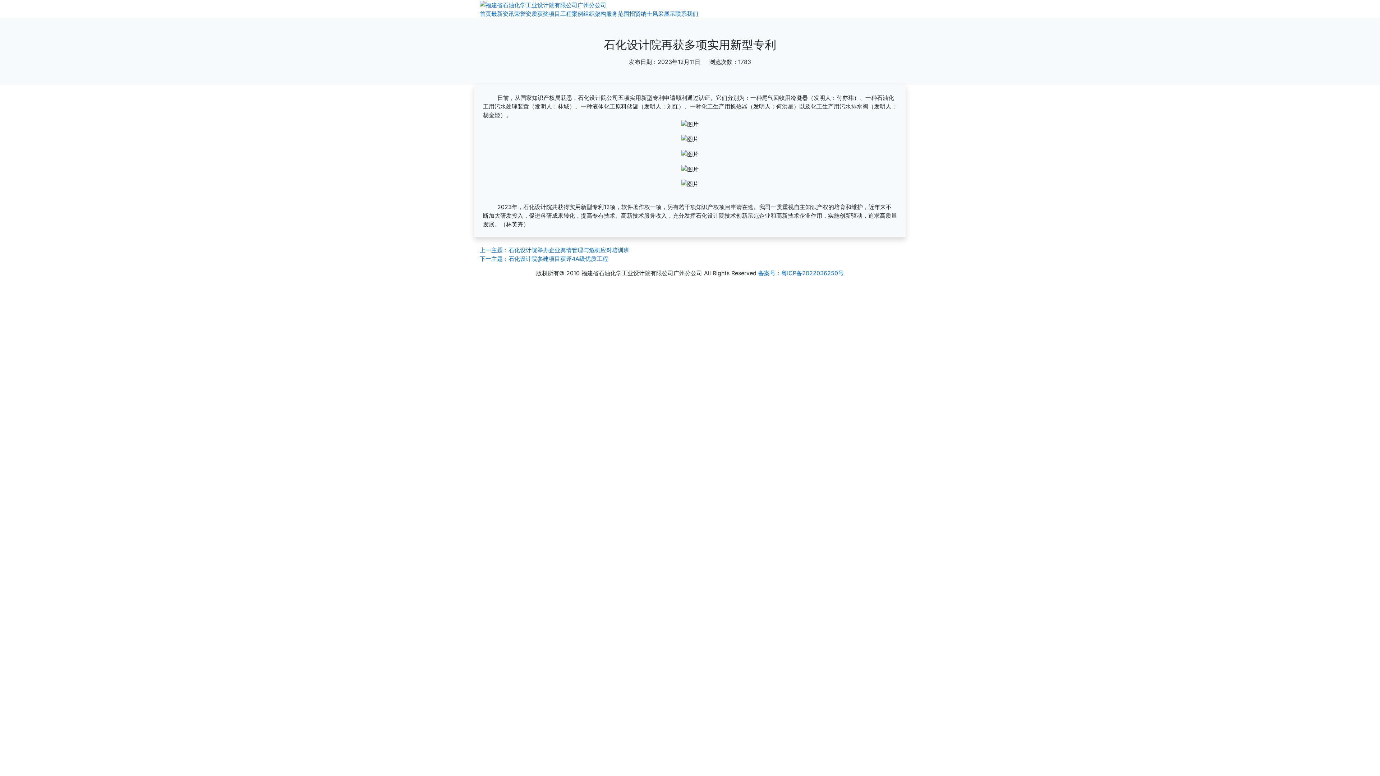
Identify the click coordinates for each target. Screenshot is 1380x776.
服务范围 (617, 13)
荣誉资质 (525, 13)
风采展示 (663, 13)
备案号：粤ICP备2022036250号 (801, 273)
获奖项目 (548, 13)
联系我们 (686, 13)
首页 (485, 13)
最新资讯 (502, 13)
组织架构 (594, 13)
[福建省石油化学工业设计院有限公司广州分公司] (543, 4)
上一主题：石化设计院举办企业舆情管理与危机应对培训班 (554, 250)
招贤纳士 (640, 13)
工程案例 (571, 13)
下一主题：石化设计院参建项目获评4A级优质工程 (544, 258)
